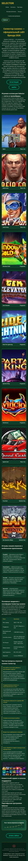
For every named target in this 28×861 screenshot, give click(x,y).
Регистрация (14, 82)
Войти (14, 87)
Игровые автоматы (11, 11)
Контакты (13, 7)
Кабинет (5, 20)
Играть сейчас (14, 835)
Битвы (7, 7)
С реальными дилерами (14, 16)
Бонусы (20, 11)
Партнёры (19, 7)
